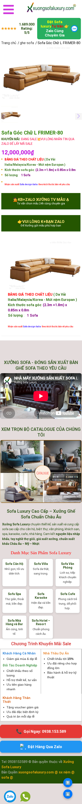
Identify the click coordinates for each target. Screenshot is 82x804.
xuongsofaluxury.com (36, 772)
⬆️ (67, 782)
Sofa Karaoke (41, 595)
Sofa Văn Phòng (67, 565)
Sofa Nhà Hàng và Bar (14, 622)
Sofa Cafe (67, 594)
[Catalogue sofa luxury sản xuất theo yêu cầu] (41, 471)
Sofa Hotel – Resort (41, 622)
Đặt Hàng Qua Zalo (45, 746)
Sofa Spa (14, 594)
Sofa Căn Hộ (14, 564)
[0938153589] (25, 797)
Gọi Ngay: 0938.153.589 (41, 731)
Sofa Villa (41, 564)
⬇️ (67, 794)
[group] (40, 74)
